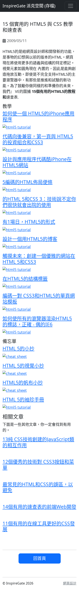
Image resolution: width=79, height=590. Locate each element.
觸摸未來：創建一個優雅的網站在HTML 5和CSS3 (39, 258)
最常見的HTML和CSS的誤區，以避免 (38, 487)
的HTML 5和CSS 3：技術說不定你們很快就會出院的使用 (39, 201)
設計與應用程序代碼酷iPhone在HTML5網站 (37, 162)
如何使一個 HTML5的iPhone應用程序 (38, 116)
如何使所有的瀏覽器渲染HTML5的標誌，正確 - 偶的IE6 (37, 321)
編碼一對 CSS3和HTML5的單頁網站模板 (39, 298)
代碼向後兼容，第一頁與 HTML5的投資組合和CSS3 (38, 139)
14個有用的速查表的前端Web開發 (39, 506)
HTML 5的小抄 (18, 348)
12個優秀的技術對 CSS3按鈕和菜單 (38, 464)
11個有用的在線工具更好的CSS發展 (39, 526)
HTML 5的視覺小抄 (23, 365)
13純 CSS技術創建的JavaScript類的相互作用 (38, 442)
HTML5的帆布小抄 (23, 382)
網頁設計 (69, 583)
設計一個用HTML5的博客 (30, 238)
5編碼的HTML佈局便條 (27, 182)
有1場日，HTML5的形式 (29, 221)
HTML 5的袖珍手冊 (23, 399)
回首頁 (39, 558)
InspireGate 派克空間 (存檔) (29, 6)
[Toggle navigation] (70, 6)
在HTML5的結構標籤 (25, 278)
